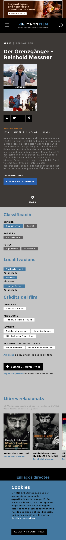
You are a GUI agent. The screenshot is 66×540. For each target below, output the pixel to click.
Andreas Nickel (13, 128)
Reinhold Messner (17, 331)
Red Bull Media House (19, 319)
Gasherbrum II (14, 269)
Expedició (30, 248)
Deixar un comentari (25, 367)
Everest (10, 277)
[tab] (32, 200)
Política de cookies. (23, 518)
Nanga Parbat (14, 286)
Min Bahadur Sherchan (20, 336)
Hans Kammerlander (40, 347)
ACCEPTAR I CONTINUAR (29, 531)
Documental (13, 226)
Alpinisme (12, 248)
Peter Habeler (14, 347)
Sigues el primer (14, 373)
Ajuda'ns (9, 354)
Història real (13, 237)
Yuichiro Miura (42, 331)
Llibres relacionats (20, 181)
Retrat (30, 226)
